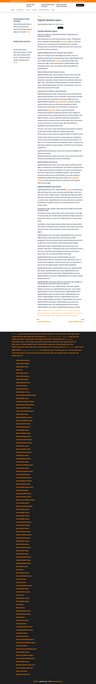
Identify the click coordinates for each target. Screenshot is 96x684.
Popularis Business (57, 681)
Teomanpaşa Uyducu (21, 633)
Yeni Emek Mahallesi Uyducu (24, 576)
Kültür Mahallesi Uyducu (18, 342)
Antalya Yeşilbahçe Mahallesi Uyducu (26, 395)
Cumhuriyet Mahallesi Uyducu (24, 439)
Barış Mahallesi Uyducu (22, 551)
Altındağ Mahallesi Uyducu (23, 459)
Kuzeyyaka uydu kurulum (45, 339)
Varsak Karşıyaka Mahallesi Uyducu (25, 642)
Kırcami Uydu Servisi (21, 671)
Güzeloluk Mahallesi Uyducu (24, 452)
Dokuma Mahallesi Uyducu (23, 532)
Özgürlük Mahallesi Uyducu (72, 315)
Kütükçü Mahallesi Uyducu (30, 344)
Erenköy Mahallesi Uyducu (23, 614)
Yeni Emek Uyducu (21, 579)
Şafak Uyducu (20, 570)
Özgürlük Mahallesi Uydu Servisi (61, 315)
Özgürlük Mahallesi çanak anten (60, 310)
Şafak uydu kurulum (62, 353)
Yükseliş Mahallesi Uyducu (23, 538)
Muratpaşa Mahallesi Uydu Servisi (25, 665)
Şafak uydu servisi (74, 353)
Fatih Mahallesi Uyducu (22, 620)
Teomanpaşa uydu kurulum (44, 347)
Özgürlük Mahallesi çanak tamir (69, 313)
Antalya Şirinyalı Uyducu (22, 363)
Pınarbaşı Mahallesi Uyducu (23, 522)
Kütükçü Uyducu (20, 608)
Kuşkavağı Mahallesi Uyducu (24, 481)
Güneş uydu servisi (59, 336)
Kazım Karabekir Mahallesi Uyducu (25, 658)
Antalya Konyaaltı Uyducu (23, 382)
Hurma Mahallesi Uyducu (23, 525)
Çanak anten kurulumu (61, 102)
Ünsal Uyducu (20, 604)
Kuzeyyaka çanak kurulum (69, 339)
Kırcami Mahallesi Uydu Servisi (24, 668)
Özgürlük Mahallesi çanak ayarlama (73, 310)
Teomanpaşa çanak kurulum (70, 347)
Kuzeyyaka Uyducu (21, 582)
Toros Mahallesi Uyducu (22, 503)
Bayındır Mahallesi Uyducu (23, 449)
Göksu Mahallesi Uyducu (23, 598)
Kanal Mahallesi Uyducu (22, 662)
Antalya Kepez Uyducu (22, 379)
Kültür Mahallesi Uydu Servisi (68, 342)
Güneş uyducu (54, 336)
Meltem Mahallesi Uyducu (23, 433)
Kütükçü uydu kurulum (18, 347)
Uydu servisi (51, 110)
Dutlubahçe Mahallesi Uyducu (24, 443)
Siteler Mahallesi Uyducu (23, 516)
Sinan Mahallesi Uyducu (22, 462)
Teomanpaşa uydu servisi (59, 347)
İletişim (52, 10)
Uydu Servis (19, 370)
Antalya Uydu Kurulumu (22, 376)
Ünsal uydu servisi (41, 353)
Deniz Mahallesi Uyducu (22, 468)
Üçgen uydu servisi (52, 353)
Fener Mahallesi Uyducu (22, 430)
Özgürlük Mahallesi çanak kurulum (44, 313)
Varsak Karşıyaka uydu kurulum (25, 350)
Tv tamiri (69, 190)
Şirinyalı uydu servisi (17, 355)
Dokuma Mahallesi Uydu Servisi (45, 334)
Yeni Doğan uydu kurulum (47, 350)
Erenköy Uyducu (20, 617)
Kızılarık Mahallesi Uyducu (23, 427)
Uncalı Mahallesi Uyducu (22, 512)
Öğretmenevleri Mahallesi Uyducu (25, 500)
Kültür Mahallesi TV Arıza (23, 392)
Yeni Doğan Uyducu (21, 623)
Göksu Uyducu (20, 595)
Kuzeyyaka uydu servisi (58, 339)
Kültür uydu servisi (17, 344)
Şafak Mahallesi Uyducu (22, 573)
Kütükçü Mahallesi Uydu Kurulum (47, 344)
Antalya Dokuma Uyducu (23, 360)
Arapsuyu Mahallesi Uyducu (23, 493)
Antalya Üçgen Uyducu (22, 373)
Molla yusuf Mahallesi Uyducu (24, 506)
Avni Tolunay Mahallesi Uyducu (24, 655)
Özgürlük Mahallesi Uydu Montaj (49, 315)
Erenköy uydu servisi (17, 336)
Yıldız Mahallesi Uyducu (22, 446)
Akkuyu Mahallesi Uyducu (23, 484)
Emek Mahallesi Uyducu (22, 589)
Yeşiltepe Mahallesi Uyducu (23, 557)
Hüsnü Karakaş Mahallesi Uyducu (25, 639)
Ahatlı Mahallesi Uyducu (22, 544)
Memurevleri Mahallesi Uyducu (24, 465)
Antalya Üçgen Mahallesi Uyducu (25, 401)
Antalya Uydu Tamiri (21, 386)
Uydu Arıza (27, 10)
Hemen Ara (80, 5)
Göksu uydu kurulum (29, 336)
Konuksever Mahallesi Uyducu (24, 420)
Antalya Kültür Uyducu (22, 367)
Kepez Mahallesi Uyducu (22, 528)
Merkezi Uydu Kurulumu (44, 10)
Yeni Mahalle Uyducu (22, 646)
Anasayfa (13, 10)
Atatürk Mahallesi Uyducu (23, 592)
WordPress (36, 681)
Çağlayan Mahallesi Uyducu (23, 408)
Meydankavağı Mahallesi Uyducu (25, 405)
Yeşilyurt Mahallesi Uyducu (23, 560)
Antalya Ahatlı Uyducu (22, 389)
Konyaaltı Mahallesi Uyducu (23, 478)
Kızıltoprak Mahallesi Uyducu (24, 417)
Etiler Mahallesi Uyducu (22, 398)
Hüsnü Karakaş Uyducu (22, 636)
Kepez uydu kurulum (65, 336)
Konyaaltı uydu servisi (31, 339)
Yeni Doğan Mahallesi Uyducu (24, 627)
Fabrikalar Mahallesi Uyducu (24, 535)
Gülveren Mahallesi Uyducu (23, 547)
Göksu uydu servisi (40, 336)
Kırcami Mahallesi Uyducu (23, 474)
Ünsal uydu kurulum (30, 353)
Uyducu (39, 16)
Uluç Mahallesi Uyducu (22, 490)
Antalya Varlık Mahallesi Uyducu (25, 411)
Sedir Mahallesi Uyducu (22, 455)
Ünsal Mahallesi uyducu (22, 601)
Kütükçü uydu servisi (30, 347)
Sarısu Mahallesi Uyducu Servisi (24, 487)
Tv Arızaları (34, 10)
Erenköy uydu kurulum (73, 334)
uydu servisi (64, 41)
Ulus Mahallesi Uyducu (22, 566)
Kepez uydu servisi (74, 336)
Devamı (28, 32)
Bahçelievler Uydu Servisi (23, 674)
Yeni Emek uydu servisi (18, 353)
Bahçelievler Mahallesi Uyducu (24, 471)
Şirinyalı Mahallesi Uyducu (23, 424)
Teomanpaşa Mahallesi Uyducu (24, 630)
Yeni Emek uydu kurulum (75, 350)
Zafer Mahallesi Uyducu (22, 554)
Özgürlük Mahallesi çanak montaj (57, 313)
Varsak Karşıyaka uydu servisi (35, 350)
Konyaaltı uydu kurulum (18, 339)
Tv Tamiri (58, 61)
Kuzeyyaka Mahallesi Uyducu (24, 585)
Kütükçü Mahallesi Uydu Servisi (64, 344)
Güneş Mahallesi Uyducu (23, 652)
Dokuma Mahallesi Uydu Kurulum (28, 334)
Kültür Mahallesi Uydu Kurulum (34, 342)
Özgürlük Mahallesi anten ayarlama (47, 310)
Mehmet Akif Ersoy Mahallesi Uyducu (26, 649)
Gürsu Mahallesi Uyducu (22, 509)
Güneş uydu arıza (48, 336)
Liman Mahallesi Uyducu (23, 519)
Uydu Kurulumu (20, 10)
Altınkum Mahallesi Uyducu (23, 497)
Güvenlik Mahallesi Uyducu (23, 436)
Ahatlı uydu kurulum (15, 334)
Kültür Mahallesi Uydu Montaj (51, 342)
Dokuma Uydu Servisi (60, 334)
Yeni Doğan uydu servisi (61, 350)
